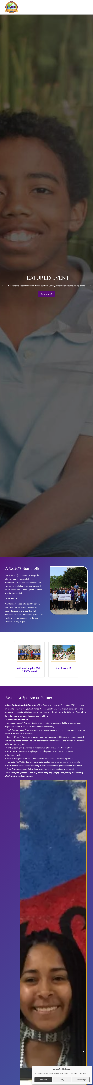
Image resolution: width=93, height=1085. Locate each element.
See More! (64, 294)
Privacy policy (73, 1073)
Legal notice (82, 1073)
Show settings (81, 1080)
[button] (87, 7)
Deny (62, 1080)
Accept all (43, 1080)
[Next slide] (90, 286)
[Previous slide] (3, 286)
